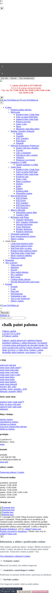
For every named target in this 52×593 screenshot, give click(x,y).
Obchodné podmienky (20, 234)
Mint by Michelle (18, 210)
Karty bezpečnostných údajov (23, 236)
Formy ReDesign (23, 227)
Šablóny (19, 133)
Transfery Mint (22, 215)
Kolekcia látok (22, 191)
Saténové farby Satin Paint (27, 119)
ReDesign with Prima (20, 217)
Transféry (20, 136)
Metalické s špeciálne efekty (28, 129)
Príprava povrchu (23, 122)
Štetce (18, 126)
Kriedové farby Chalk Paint (27, 114)
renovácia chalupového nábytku (13, 426)
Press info (15, 291)
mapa (2, 444)
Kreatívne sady (22, 176)
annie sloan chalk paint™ (10, 367)
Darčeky (19, 184)
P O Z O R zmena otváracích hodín (26, 88)
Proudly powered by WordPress (13, 531)
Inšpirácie (15, 267)
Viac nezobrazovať (26, 78)
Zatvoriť (14, 78)
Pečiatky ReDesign (24, 229)
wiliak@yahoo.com (33, 529)
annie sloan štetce (7, 377)
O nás (13, 289)
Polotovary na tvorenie (25, 160)
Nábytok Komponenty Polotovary (25, 145)
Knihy (18, 186)
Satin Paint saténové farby (22, 246)
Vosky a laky (21, 124)
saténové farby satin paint (10, 407)
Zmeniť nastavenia (40, 592)
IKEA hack (15, 277)
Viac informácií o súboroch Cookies (15, 556)
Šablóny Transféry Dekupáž (22, 131)
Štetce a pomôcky (23, 181)
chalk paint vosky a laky (10, 375)
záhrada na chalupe (8, 424)
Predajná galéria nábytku (21, 110)
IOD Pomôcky (22, 208)
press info (4, 462)
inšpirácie (4, 409)
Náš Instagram (17, 294)
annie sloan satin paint (9, 370)
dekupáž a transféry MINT (11, 391)
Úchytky (19, 150)
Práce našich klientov (20, 272)
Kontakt (8, 284)
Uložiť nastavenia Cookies (11, 589)
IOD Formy (21, 200)
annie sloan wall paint (9, 372)
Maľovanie (15, 112)
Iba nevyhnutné (24, 592)
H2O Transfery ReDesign (27, 222)
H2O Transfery (22, 138)
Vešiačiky (20, 157)
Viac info (4, 78)
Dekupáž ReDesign (24, 224)
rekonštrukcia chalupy (9, 422)
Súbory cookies (17, 239)
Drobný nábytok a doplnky (27, 148)
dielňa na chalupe (7, 429)
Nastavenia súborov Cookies (12, 472)
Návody (14, 270)
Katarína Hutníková (8, 529)
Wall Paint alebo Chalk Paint (23, 253)
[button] (26, 66)
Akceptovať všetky (8, 592)
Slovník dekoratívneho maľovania (25, 282)
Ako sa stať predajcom (20, 298)
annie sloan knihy (7, 379)
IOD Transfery (22, 203)
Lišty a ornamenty (23, 153)
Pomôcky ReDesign (24, 231)
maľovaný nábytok (8, 365)
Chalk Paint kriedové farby (22, 243)
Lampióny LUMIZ (19, 162)
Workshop (9, 260)
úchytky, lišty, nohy (8, 387)
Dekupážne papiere (24, 193)
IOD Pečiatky (22, 198)
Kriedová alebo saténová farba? (24, 251)
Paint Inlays (21, 141)
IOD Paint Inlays (23, 205)
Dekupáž (20, 143)
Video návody (17, 265)
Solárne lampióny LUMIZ (27, 165)
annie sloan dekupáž (8, 384)
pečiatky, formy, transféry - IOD (13, 389)
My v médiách (17, 274)
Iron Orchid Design (19, 196)
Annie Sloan (16, 167)
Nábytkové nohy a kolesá (26, 155)
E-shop (8, 107)
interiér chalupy (6, 419)
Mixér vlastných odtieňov (21, 255)
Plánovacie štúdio (18, 258)
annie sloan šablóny (8, 382)
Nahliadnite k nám (18, 296)
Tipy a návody (11, 263)
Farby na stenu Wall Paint (27, 117)
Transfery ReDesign (24, 220)
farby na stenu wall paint (10, 404)
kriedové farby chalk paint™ (12, 402)
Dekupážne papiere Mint (26, 212)
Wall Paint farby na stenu (21, 248)
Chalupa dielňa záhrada (20, 279)
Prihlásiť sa (4, 315)
